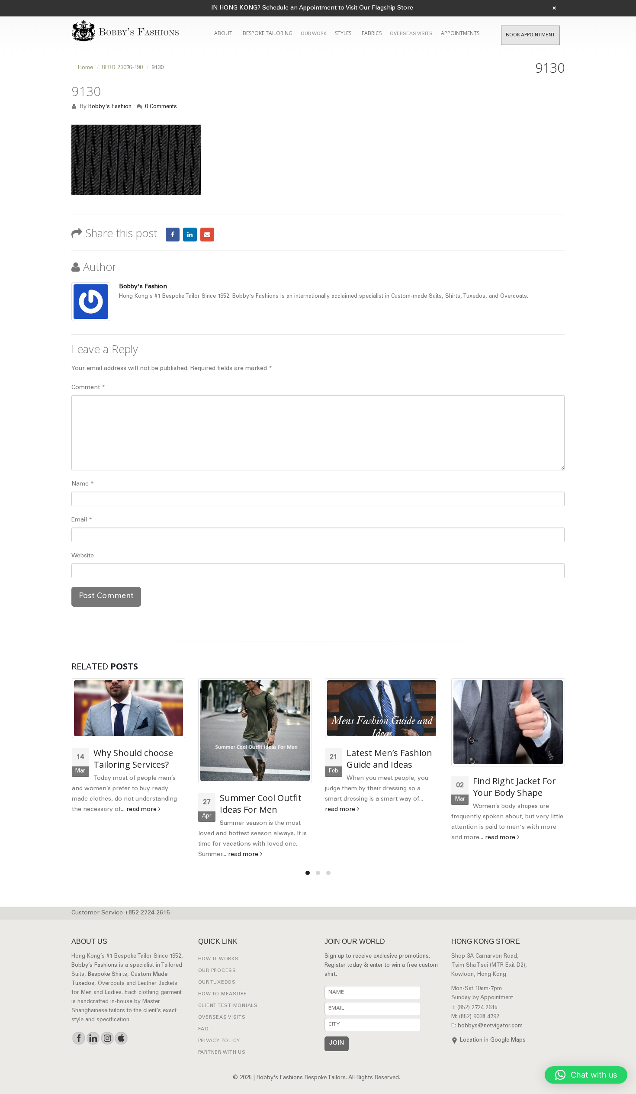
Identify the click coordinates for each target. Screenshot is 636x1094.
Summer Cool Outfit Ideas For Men (261, 803)
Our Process (217, 971)
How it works (218, 959)
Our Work (314, 34)
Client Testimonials (228, 1006)
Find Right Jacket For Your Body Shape (514, 786)
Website (82, 556)
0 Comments (161, 106)
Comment (88, 388)
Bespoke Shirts (107, 975)
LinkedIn (190, 234)
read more (142, 810)
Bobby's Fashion (110, 106)
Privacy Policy (219, 1041)
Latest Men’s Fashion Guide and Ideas (389, 758)
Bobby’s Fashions (94, 966)
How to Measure (222, 994)
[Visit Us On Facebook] (78, 1038)
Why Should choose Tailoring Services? (133, 758)
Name (82, 484)
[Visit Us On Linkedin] (93, 1038)
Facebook (173, 234)
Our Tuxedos (217, 982)
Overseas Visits (411, 34)
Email (207, 234)
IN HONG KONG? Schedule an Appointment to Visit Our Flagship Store (312, 8)
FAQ (203, 1029)
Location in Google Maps (493, 1040)
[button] (586, 1075)
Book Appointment (530, 35)
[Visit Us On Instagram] (107, 1038)
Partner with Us (222, 1052)
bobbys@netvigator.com (490, 1026)
